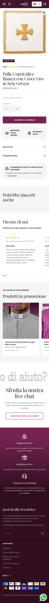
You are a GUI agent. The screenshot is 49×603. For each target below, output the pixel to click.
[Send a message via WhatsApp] (43, 597)
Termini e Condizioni (11, 563)
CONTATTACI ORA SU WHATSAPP (24, 416)
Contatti (6, 568)
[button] (37, 4)
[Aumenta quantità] (17, 109)
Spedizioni (7, 548)
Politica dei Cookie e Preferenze (11, 558)
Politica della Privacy (11, 552)
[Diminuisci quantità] (6, 109)
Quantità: (6, 104)
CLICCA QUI (12, 175)
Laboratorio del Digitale (35, 595)
